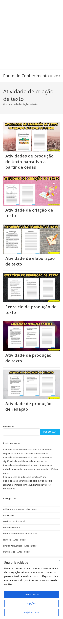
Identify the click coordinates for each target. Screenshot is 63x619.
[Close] (59, 560)
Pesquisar (8, 426)
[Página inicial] (4, 104)
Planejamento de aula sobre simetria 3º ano (25, 476)
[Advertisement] (31, 31)
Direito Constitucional (14, 521)
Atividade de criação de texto (23, 104)
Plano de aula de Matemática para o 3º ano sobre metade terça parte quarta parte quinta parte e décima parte (30, 469)
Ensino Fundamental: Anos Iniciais (20, 533)
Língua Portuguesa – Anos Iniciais (19, 545)
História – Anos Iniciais (14, 539)
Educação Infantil (11, 527)
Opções (31, 603)
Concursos (8, 515)
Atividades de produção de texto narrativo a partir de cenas (29, 161)
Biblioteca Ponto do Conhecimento (20, 509)
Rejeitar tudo (31, 612)
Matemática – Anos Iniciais (16, 551)
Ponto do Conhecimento (26, 75)
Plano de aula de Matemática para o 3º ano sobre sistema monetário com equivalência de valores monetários (27, 484)
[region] (31, 588)
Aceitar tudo (31, 594)
